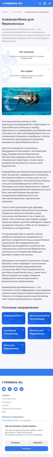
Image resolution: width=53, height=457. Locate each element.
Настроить (15, 443)
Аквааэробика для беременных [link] (37, 12)
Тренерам (6, 402)
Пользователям (9, 399)
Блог (4, 412)
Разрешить (26, 448)
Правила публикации (12, 409)
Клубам (5, 405)
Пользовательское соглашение (16, 420)
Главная (5, 12)
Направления (16, 12)
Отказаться (37, 443)
